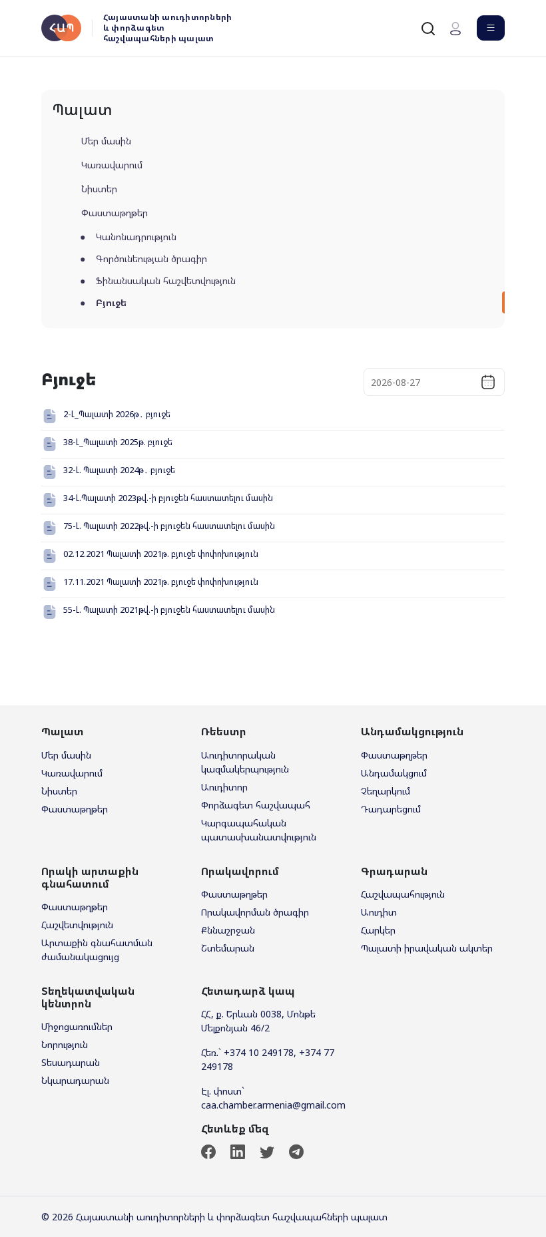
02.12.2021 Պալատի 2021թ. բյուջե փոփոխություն (160, 554)
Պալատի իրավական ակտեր (427, 948)
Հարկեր (378, 930)
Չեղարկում (385, 791)
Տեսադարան (70, 1062)
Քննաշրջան (228, 930)
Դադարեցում (391, 808)
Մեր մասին (106, 140)
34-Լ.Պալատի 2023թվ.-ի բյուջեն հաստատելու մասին (168, 498)
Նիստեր (99, 188)
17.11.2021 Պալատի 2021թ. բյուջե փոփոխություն (160, 582)
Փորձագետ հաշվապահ (255, 804)
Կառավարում (111, 164)
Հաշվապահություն (403, 894)
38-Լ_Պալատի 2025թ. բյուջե (117, 442)
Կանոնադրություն (136, 236)
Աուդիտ (379, 912)
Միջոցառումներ (77, 1026)
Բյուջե (111, 302)
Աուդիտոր (224, 787)
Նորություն (64, 1044)
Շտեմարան (227, 948)
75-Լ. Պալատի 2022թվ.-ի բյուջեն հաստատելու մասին (169, 526)
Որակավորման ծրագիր (255, 912)
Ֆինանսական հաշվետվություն (166, 280)
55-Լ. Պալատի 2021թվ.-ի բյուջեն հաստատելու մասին (169, 610)
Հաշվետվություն (77, 924)
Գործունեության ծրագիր (151, 258)
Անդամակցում (394, 773)
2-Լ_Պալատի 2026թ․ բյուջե (116, 414)
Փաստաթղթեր (114, 212)
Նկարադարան (75, 1080)
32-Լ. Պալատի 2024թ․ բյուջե (119, 470)
